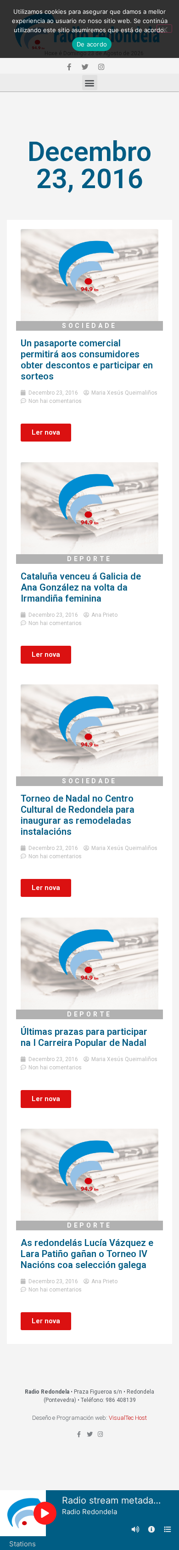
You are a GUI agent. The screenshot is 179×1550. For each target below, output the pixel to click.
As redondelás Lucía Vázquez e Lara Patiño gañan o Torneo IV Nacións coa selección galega (87, 1253)
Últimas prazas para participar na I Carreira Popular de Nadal (84, 1037)
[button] (89, 82)
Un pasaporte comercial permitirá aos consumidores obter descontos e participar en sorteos (87, 360)
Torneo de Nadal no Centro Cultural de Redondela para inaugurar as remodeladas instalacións (77, 815)
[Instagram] (101, 67)
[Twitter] (85, 67)
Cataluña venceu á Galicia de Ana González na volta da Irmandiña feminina (81, 587)
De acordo (92, 44)
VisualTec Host (128, 1417)
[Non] (164, 28)
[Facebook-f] (69, 67)
